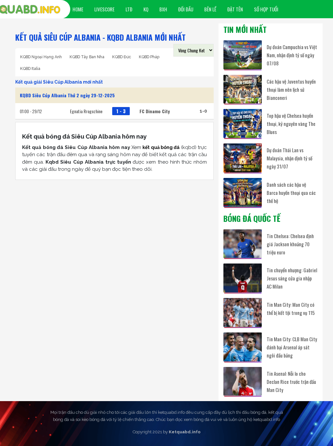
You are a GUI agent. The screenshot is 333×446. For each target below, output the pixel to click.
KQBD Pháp (149, 57)
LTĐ (129, 9)
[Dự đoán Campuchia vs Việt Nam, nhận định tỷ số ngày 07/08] (242, 54)
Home (78, 9)
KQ (145, 9)
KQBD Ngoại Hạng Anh (41, 57)
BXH (163, 9)
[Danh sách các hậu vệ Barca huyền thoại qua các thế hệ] (242, 192)
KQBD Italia (30, 68)
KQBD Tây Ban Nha (87, 57)
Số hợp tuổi (266, 9)
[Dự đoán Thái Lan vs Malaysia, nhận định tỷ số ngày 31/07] (242, 157)
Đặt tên (235, 9)
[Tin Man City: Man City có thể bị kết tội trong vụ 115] (242, 312)
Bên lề (210, 9)
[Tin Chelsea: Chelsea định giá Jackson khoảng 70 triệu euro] (242, 243)
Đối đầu (185, 9)
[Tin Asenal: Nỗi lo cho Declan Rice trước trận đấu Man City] (242, 381)
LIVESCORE (104, 9)
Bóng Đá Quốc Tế (251, 218)
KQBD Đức (121, 57)
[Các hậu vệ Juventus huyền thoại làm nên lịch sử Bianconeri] (242, 89)
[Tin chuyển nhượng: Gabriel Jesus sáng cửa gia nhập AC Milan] (242, 278)
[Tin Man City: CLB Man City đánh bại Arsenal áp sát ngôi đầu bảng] (242, 346)
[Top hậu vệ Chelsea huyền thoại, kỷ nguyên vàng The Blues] (242, 123)
